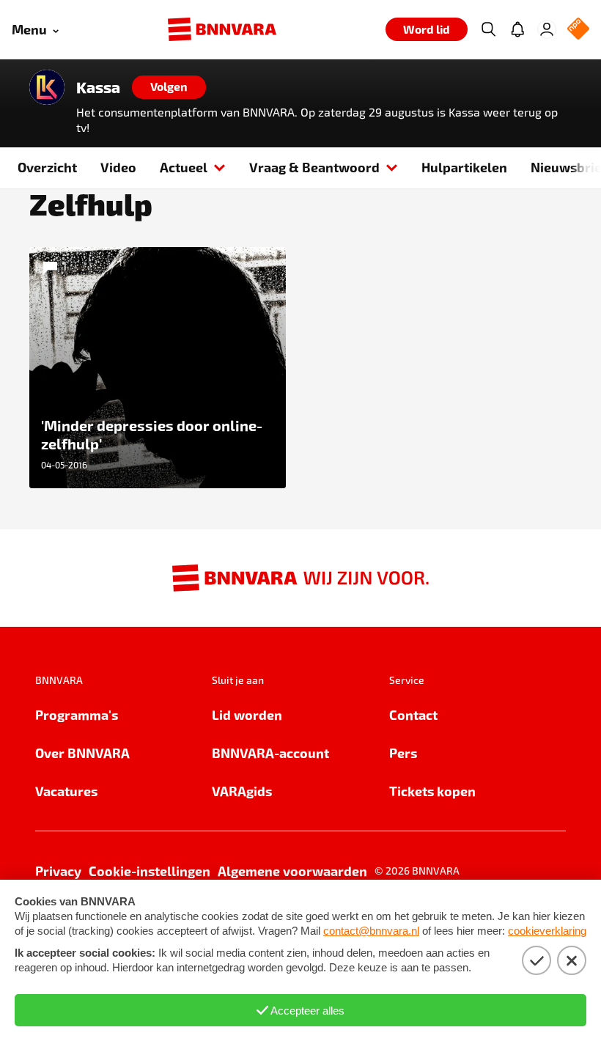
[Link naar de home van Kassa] (46, 87)
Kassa (98, 87)
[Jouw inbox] (517, 29)
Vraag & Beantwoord (314, 166)
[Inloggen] (547, 29)
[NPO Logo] (578, 30)
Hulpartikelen (464, 166)
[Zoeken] (488, 29)
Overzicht (47, 166)
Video (118, 166)
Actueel (183, 166)
